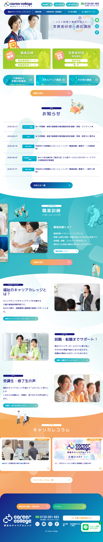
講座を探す (38, 93)
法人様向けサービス (88, 12)
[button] (2, 24)
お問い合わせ (71, 4)
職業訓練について (62, 251)
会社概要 (65, 524)
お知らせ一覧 (39, 185)
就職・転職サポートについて (67, 360)
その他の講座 (72, 12)
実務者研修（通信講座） (54, 12)
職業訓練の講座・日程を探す (29, 506)
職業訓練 (38, 12)
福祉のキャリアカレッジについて (19, 12)
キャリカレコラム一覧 (43, 480)
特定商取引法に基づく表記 (77, 524)
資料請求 (45, 4)
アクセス (58, 506)
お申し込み (58, 4)
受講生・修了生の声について (15, 405)
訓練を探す (38, 262)
